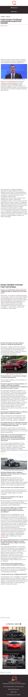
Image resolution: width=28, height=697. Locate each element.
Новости (8, 16)
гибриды (3, 534)
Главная (3, 16)
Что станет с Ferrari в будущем (11, 653)
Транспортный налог (13, 689)
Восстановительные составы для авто (14, 686)
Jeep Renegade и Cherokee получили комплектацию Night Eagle (12, 667)
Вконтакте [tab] (3, 672)
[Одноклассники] (19, 623)
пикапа (17, 396)
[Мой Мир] (20, 623)
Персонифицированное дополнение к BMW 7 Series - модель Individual (13, 639)
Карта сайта (14, 692)
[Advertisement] (14, 43)
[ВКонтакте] (16, 623)
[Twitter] (17, 623)
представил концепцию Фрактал (9, 83)
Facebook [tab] (9, 672)
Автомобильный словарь (13, 694)
